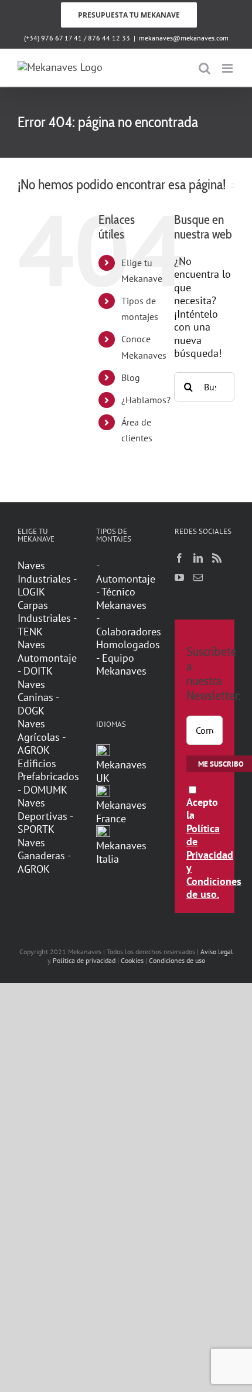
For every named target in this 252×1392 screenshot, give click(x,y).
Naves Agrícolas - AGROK (41, 737)
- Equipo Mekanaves (121, 665)
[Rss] (217, 558)
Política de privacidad (84, 960)
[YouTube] (179, 577)
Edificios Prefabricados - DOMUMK (47, 777)
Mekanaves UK (121, 771)
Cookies (132, 960)
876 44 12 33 (109, 37)
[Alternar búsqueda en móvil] (204, 68)
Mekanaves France (121, 811)
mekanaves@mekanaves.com (184, 37)
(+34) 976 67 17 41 (53, 37)
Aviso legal (216, 951)
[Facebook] (179, 558)
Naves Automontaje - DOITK (47, 658)
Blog (130, 377)
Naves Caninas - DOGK (38, 697)
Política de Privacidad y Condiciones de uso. (213, 861)
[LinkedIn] (198, 558)
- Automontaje (125, 572)
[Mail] (198, 577)
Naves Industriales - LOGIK (47, 578)
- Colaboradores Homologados (126, 631)
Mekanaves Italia (121, 852)
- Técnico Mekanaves (121, 599)
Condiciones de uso (177, 960)
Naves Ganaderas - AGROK (44, 856)
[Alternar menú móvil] (228, 68)
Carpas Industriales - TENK (47, 618)
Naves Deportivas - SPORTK (45, 816)
